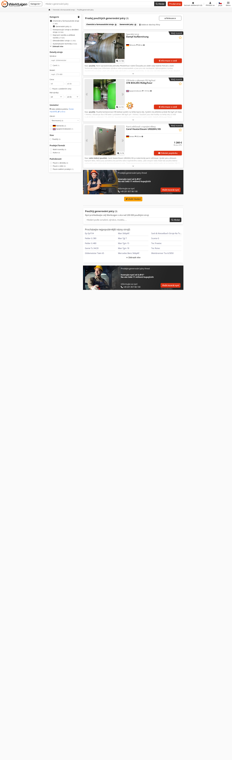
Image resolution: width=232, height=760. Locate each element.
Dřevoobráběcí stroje (64, 40)
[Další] (122, 47)
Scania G (155, 238)
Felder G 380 (90, 238)
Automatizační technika (65, 44)
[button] (228, 4)
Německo (61, 126)
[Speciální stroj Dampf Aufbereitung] (105, 48)
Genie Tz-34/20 (91, 248)
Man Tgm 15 (123, 243)
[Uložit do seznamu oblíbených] (180, 37)
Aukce (56, 152)
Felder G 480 (90, 243)
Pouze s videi (59, 166)
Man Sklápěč (123, 233)
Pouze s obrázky (60, 163)
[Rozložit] (133, 73)
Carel (56, 65)
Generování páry (63, 26)
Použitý (56, 139)
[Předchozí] (87, 47)
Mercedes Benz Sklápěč (128, 253)
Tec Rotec (155, 248)
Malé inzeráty (59, 149)
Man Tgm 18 (123, 248)
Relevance (171, 18)
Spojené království (64, 129)
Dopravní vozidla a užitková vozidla (64, 36)
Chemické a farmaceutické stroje (66, 22)
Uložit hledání (134, 199)
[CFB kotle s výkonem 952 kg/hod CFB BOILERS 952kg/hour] (105, 94)
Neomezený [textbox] (57, 120)
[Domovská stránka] (49, 10)
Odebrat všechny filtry (150, 24)
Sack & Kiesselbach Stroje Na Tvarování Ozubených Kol (176, 233)
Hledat (161, 4)
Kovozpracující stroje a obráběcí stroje (66, 30)
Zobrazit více (134, 257)
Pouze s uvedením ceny (61, 89)
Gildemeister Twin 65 (94, 253)
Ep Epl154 (89, 233)
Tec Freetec (156, 243)
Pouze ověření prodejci (63, 169)
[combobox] (65, 120)
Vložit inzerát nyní (170, 190)
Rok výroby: (54, 92)
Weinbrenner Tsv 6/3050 (162, 253)
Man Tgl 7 (122, 238)
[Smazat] (115, 24)
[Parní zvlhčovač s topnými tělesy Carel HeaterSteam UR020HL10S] (105, 140)
